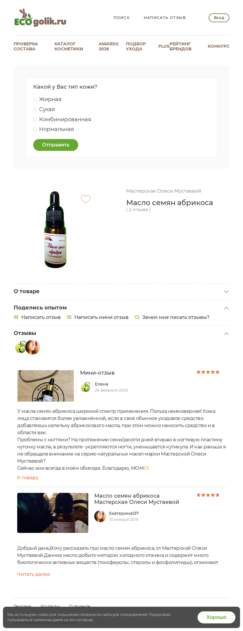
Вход (219, 17)
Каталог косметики (69, 46)
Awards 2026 (109, 46)
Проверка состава (26, 46)
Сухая (47, 109)
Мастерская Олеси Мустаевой (163, 191)
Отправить (55, 145)
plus (164, 46)
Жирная (50, 99)
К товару (28, 477)
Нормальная (56, 129)
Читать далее (33, 574)
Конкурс (218, 46)
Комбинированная (65, 119)
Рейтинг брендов (180, 46)
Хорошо (216, 617)
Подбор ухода (136, 46)
